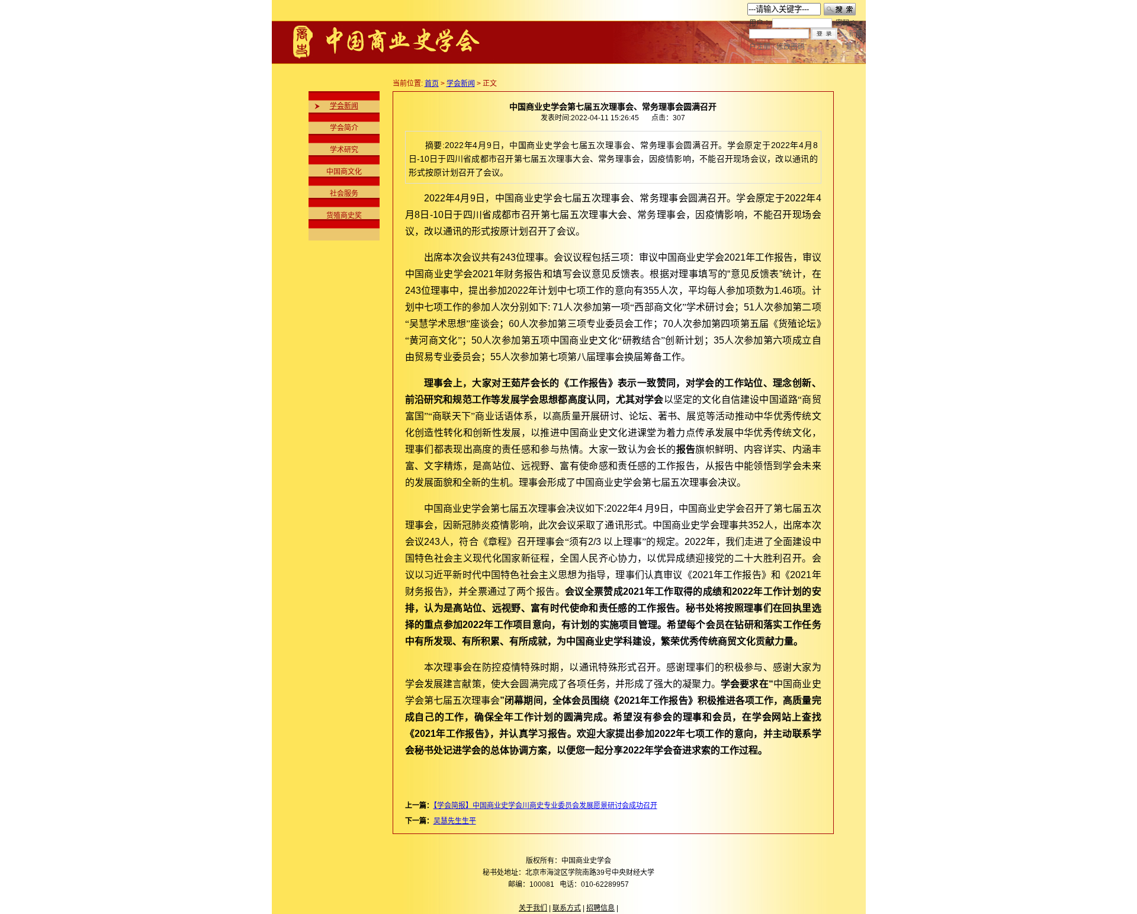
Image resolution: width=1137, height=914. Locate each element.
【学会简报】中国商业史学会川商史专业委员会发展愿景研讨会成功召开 (545, 805)
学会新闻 (344, 106)
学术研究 (344, 150)
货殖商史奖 (344, 215)
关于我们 (533, 908)
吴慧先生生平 (454, 821)
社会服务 (344, 194)
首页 (432, 83)
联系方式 (567, 908)
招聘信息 (600, 908)
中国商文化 (344, 172)
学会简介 (344, 128)
